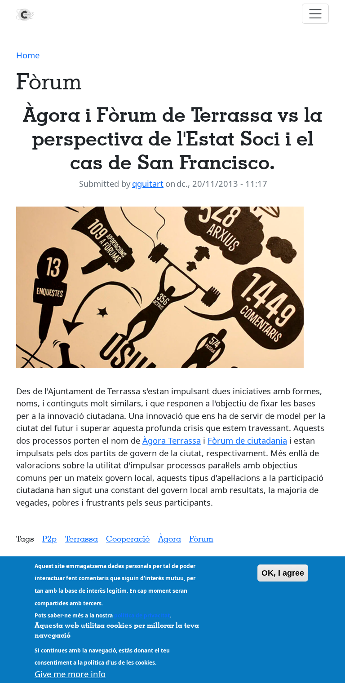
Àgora (169, 538)
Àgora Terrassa (171, 440)
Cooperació (128, 538)
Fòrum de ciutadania (247, 440)
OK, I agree (282, 572)
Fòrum (201, 538)
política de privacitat (142, 615)
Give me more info (70, 673)
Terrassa (81, 538)
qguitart (148, 183)
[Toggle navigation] (315, 14)
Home (28, 55)
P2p (49, 538)
